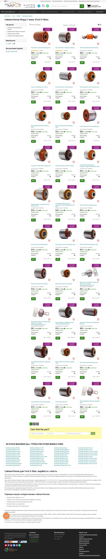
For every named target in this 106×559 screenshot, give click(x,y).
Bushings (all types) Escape (13, 460)
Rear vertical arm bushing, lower (39, 244)
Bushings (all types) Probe (61, 456)
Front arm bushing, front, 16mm (39, 87)
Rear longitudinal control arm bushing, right (90, 401)
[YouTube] (6, 545)
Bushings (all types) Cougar (13, 453)
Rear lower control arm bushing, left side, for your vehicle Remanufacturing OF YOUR (89, 284)
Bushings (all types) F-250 (36, 449)
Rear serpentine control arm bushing (40, 401)
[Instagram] (11, 545)
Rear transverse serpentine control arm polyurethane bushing (64, 323)
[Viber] (43, 6)
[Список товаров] (100, 25)
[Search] (82, 6)
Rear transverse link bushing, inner (89, 362)
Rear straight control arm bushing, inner (40, 126)
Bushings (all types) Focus (37, 455)
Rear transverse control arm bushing (65, 47)
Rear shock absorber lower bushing (89, 47)
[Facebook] (8, 545)
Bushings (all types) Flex (36, 453)
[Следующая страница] (37, 423)
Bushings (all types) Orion (60, 455)
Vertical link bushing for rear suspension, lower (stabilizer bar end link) (65, 205)
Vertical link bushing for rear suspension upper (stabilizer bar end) (89, 165)
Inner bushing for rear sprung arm (64, 87)
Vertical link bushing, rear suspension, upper (41, 362)
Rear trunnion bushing (61, 401)
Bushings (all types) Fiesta (37, 451)
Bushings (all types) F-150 (36, 448)
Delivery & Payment (46, 1)
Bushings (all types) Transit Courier (87, 460)
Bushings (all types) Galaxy (37, 460)
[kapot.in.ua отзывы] (11, 549)
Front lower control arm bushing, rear (40, 47)
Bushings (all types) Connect (13, 451)
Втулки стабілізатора (11, 51)
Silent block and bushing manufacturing (89, 1)
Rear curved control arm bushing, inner (64, 126)
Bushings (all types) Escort (13, 461)
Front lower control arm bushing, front (41, 165)
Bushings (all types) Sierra (61, 463)
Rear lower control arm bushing (39, 283)
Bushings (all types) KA (36, 465)
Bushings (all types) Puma (61, 458)
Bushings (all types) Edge (12, 458)
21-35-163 (30, 5)
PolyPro (10, 43)
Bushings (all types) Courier (13, 455)
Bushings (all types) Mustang (61, 453)
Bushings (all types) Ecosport (13, 456)
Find (93, 433)
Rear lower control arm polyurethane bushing (89, 323)
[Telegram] (39, 6)
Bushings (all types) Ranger (61, 460)
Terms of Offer (83, 545)
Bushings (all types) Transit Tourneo (87, 463)
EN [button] (7, 1)
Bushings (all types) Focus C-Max (38, 456)
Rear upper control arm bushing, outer (65, 244)
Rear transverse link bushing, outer (89, 244)
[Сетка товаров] (99, 25)
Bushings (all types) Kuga (60, 448)
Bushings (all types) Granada (37, 461)
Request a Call (34, 539)
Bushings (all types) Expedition (14, 463)
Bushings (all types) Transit (85, 456)
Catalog (81, 547)
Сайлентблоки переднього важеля (15, 28)
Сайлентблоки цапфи (13, 33)
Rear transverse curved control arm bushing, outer (40, 205)
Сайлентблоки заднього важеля (16, 31)
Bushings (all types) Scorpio (61, 461)
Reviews (81, 553)
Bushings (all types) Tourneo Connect (88, 451)
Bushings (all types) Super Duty (62, 465)
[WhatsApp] (47, 6)
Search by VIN (34, 541)
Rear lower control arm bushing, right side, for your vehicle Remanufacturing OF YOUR (40, 323)
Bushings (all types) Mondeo (61, 451)
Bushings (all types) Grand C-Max (38, 463)
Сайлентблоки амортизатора (15, 36)
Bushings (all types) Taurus (85, 449)
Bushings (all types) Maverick (61, 449)
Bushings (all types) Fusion (37, 458)
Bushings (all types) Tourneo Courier (87, 453)
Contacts (81, 536)
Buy (33, 62)
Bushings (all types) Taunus (85, 448)
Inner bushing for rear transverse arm (89, 87)
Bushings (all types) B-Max (13, 448)
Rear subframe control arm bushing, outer (64, 362)
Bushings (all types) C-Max (13, 449)
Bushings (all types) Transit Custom (87, 461)
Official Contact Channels (70, 1)
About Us (81, 549)
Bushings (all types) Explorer (13, 465)
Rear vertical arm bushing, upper (88, 205)
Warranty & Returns (57, 1)
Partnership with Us (84, 551)
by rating (38, 24)
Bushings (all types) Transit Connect (87, 458)
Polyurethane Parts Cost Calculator (88, 534)
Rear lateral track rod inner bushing (64, 165)
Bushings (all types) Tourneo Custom (88, 455)
